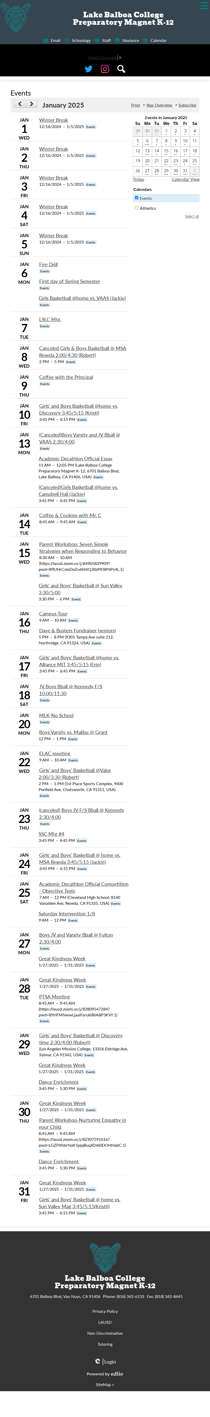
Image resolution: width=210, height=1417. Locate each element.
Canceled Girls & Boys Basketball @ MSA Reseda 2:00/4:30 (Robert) (82, 351)
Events (146, 198)
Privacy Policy (105, 1311)
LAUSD (105, 1322)
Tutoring (105, 1344)
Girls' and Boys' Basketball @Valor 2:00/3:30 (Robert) (75, 774)
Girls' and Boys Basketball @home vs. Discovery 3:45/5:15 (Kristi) (78, 409)
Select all (192, 216)
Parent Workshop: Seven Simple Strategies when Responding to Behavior (83, 547)
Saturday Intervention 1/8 (67, 913)
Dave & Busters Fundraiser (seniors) (77, 630)
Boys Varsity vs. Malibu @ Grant (73, 732)
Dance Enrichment (59, 1081)
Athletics (148, 208)
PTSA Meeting (54, 996)
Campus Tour (53, 613)
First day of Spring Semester (69, 281)
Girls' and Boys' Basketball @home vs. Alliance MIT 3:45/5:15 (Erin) (79, 661)
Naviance (130, 40)
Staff (106, 40)
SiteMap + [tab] (105, 1384)
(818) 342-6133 (130, 1296)
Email (55, 40)
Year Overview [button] (159, 105)
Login (105, 1361)
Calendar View (186, 179)
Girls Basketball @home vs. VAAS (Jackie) (82, 298)
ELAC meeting (54, 753)
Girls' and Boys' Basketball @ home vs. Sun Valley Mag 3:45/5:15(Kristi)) (79, 1203)
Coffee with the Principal (66, 377)
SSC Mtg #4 (51, 833)
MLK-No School (56, 715)
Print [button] (135, 105)
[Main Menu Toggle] (204, 5)
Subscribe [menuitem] (187, 105)
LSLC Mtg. (50, 319)
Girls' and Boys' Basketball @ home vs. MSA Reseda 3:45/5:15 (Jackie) (79, 858)
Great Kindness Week (62, 958)
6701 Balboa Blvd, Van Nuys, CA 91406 (65, 1296)
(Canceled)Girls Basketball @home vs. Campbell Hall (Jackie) (78, 490)
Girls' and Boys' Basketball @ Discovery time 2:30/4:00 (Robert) (81, 1039)
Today (138, 179)
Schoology (81, 40)
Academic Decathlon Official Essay (75, 458)
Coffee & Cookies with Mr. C (70, 515)
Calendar (159, 40)
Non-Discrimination (105, 1333)
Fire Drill (48, 264)
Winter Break (53, 120)
